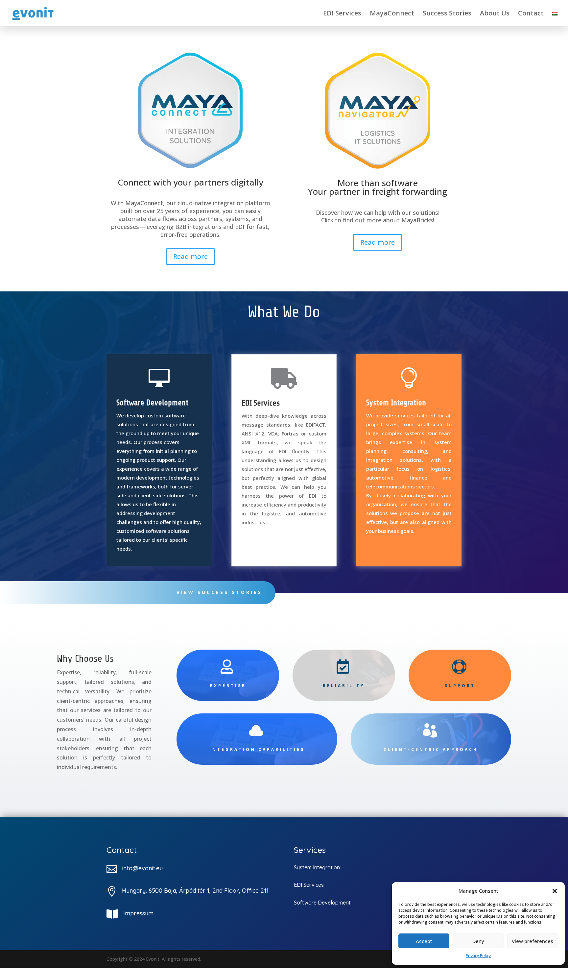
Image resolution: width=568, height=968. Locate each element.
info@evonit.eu (142, 868)
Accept (424, 941)
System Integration (396, 402)
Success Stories (447, 14)
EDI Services (342, 14)
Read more (190, 256)
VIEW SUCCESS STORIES (219, 592)
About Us (494, 14)
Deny (478, 941)
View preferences (532, 941)
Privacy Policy (478, 955)
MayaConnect (392, 14)
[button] (555, 891)
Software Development (152, 402)
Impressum (138, 913)
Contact (531, 14)
